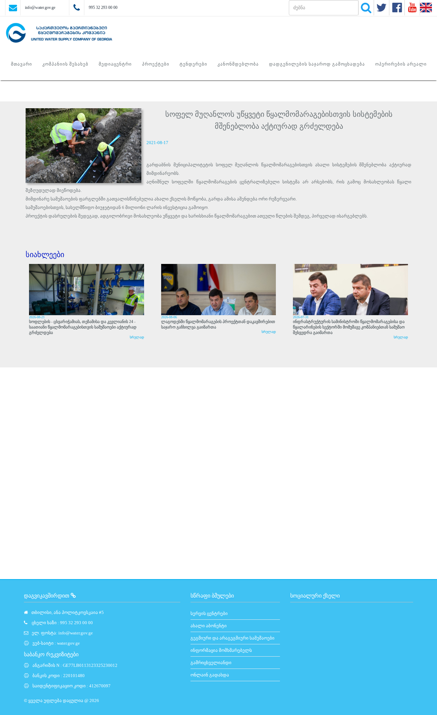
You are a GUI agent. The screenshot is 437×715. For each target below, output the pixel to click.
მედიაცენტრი (115, 64)
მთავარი (21, 64)
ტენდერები (193, 64)
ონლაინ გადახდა (210, 674)
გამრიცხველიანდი (211, 662)
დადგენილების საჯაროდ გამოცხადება (317, 64)
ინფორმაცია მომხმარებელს (221, 650)
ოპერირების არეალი (401, 64)
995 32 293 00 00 (103, 7)
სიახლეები (45, 254)
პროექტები (155, 64)
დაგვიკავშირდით (47, 596)
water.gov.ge (68, 643)
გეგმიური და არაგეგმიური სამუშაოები (232, 638)
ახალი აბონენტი (209, 625)
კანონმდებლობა (238, 64)
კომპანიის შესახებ (65, 64)
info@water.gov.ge (40, 7)
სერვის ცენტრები (209, 613)
